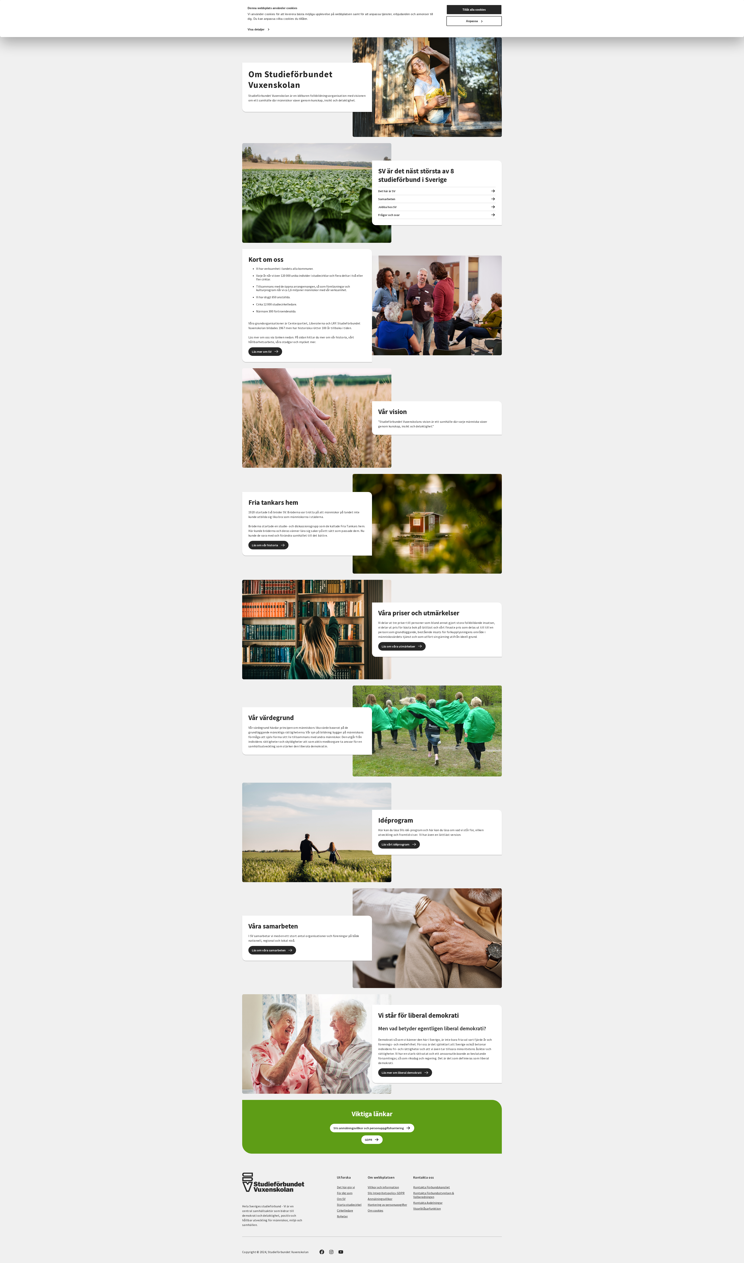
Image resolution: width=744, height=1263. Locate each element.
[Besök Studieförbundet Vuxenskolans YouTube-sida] (340, 1253)
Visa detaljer (256, 29)
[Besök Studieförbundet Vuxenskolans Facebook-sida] (321, 1253)
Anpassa (472, 21)
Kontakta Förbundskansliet (431, 1187)
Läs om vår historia (265, 545)
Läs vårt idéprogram (395, 844)
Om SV (341, 1199)
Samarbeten (386, 199)
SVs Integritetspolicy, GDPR (386, 1193)
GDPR (368, 1140)
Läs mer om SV (262, 352)
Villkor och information (383, 1187)
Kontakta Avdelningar (428, 1203)
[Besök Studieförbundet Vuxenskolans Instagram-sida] (331, 1253)
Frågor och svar (389, 215)
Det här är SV (386, 191)
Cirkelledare (345, 1210)
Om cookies (375, 1210)
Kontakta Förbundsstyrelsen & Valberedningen (433, 1195)
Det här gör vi (346, 1187)
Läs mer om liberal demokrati (402, 1073)
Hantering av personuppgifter (387, 1205)
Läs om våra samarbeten (269, 950)
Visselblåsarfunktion (427, 1208)
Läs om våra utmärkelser (398, 646)
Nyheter (342, 1216)
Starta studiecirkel (349, 1205)
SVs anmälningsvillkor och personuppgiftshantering (368, 1128)
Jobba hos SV (387, 207)
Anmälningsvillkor (380, 1199)
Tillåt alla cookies (474, 9)
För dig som (344, 1193)
